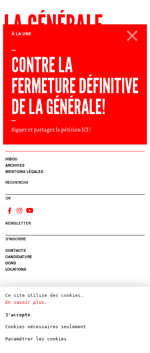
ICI (85, 130)
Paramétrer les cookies (36, 338)
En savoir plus (24, 302)
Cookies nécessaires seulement (45, 326)
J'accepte (17, 314)
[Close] (132, 34)
